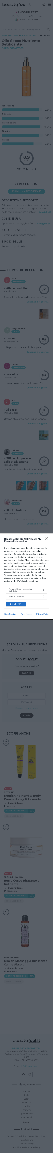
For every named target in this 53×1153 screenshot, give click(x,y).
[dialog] (26, 576)
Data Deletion (10, 614)
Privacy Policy (42, 614)
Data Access (26, 614)
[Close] (47, 539)
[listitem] (26, 590)
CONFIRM (15, 604)
